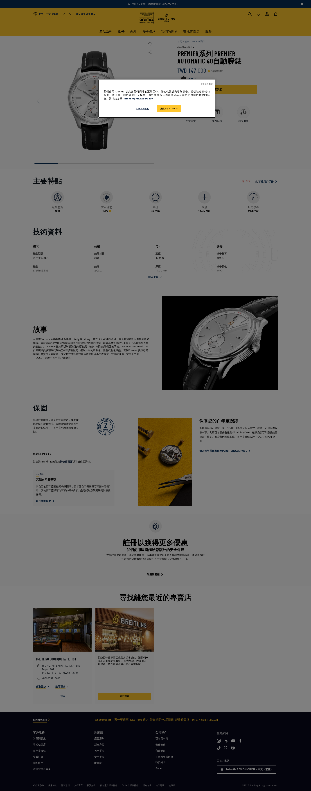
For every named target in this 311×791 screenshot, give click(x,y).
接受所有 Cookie (168, 108)
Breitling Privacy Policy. (138, 98)
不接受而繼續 (206, 84)
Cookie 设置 (142, 108)
